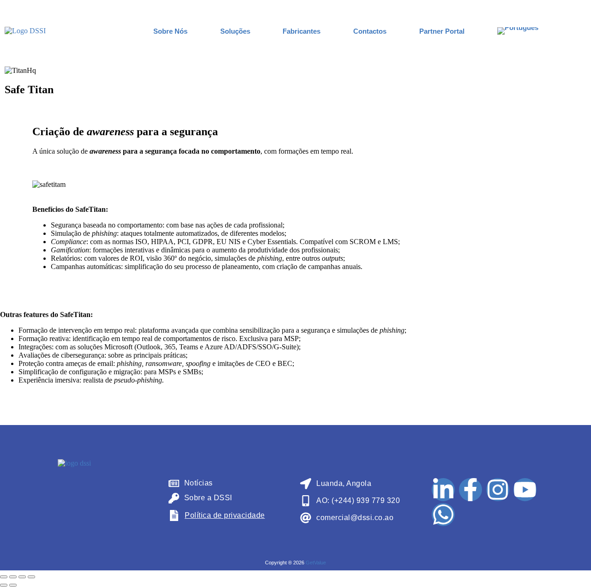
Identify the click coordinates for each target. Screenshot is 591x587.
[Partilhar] (22, 576)
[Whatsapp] (443, 514)
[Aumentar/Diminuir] (3, 576)
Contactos (369, 31)
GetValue (316, 562)
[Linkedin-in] (443, 489)
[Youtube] (525, 489)
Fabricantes (301, 31)
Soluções (235, 31)
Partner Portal (441, 31)
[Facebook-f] (470, 489)
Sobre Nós (170, 31)
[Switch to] (518, 31)
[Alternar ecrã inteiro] (13, 576)
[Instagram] (497, 489)
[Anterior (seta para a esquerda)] (3, 585)
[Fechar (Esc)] (31, 576)
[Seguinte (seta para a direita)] (13, 585)
